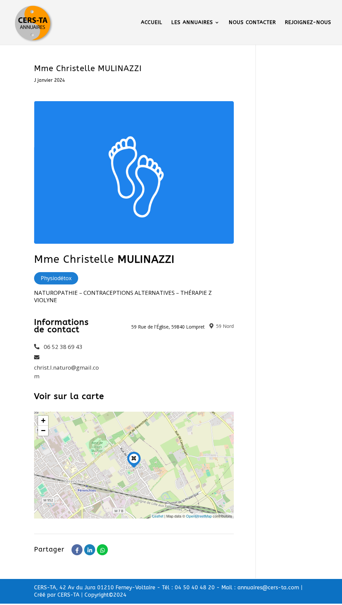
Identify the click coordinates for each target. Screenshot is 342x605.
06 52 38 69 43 (63, 347)
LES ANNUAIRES (192, 22)
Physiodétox (56, 278)
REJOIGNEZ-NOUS (308, 22)
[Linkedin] (89, 549)
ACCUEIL (151, 22)
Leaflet (157, 516)
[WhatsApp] (102, 549)
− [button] (43, 430)
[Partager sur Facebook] (76, 549)
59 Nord (224, 326)
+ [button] (43, 420)
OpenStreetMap (199, 516)
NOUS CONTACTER (252, 22)
